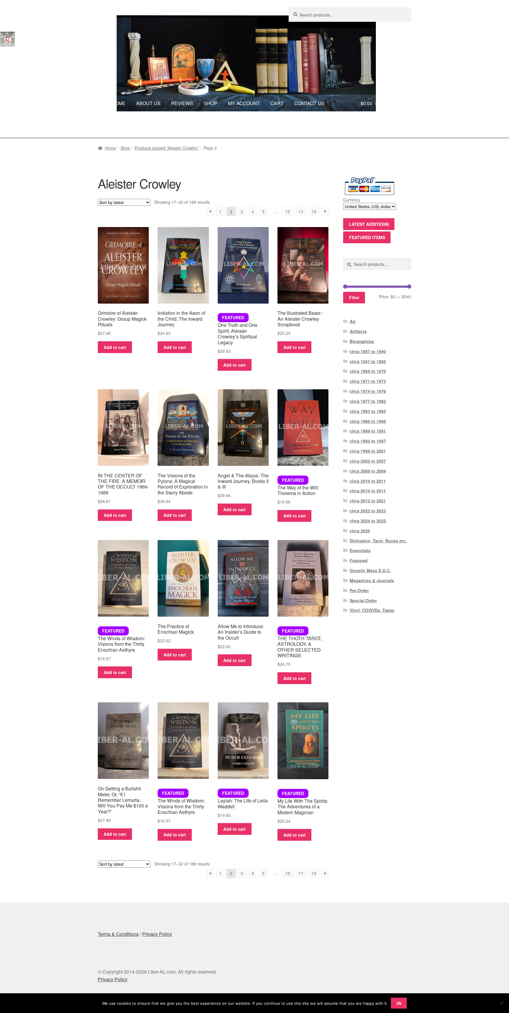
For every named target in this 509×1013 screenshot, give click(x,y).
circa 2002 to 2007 (368, 461)
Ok (398, 1003)
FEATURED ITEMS (367, 237)
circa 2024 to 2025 (368, 521)
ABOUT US (148, 103)
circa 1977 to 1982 (368, 401)
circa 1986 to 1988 (368, 421)
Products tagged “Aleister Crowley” (167, 148)
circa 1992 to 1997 (368, 441)
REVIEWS (182, 103)
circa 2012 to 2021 (368, 501)
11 (301, 211)
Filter (354, 297)
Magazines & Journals (372, 580)
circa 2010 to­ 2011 (368, 491)
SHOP (210, 103)
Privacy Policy (157, 934)
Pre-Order (359, 590)
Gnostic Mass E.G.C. (370, 570)
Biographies (362, 341)
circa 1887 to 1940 (368, 351)
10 (287, 211)
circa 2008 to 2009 (368, 471)
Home (110, 148)
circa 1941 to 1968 (368, 361)
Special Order (363, 600)
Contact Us (313, 126)
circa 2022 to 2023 (368, 511)
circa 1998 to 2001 (368, 451)
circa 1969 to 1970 (368, 371)
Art (353, 321)
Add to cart (115, 347)
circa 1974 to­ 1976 (368, 391)
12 (314, 211)
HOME (118, 103)
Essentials (360, 550)
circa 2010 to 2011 (368, 481)
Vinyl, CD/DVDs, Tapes (372, 610)
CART (277, 103)
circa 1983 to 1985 (368, 411)
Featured (359, 560)
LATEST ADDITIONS (369, 224)
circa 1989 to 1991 (368, 431)
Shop (125, 148)
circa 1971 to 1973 (368, 381)
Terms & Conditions (118, 934)
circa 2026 (360, 531)
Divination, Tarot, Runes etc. (378, 541)
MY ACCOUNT (244, 103)
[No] (502, 1003)
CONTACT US (309, 103)
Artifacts (358, 331)
